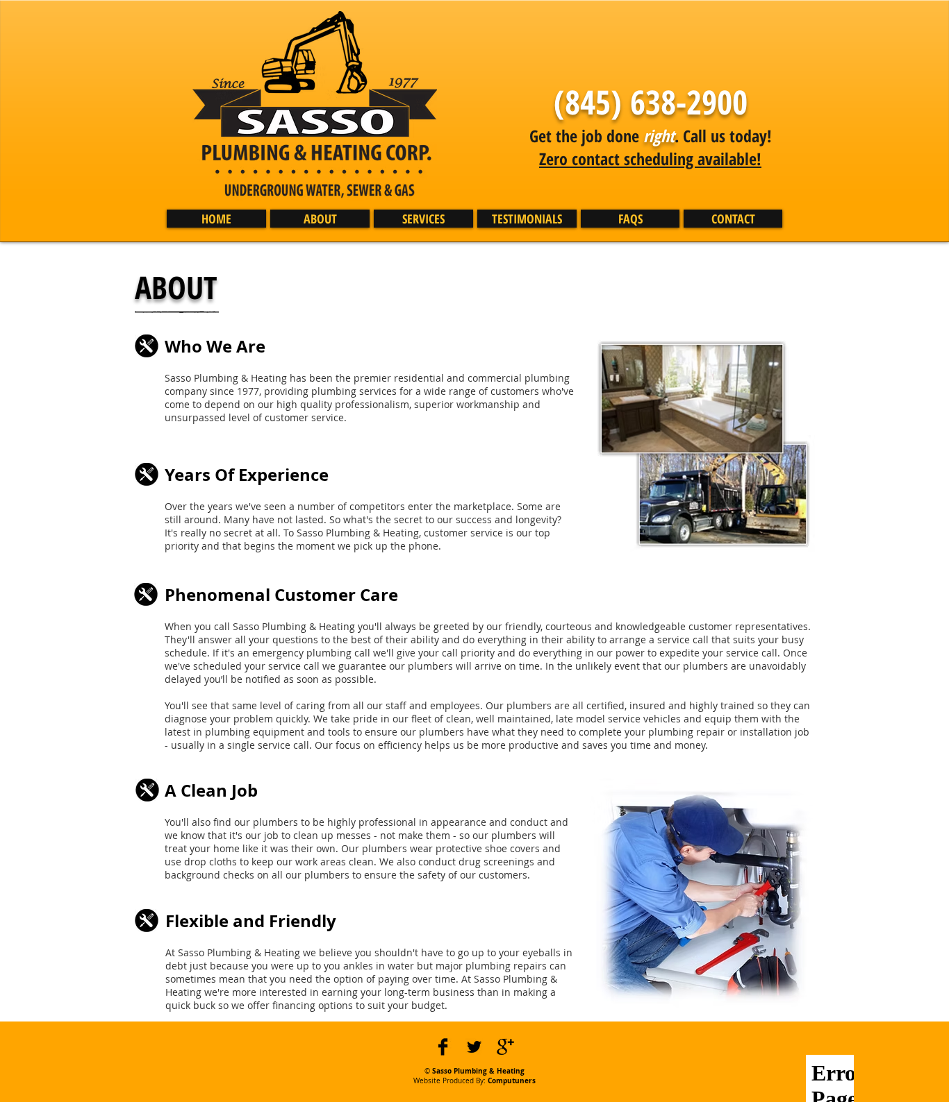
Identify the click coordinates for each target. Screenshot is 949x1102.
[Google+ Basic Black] (505, 1047)
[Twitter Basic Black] (474, 1047)
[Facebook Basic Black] (443, 1047)
